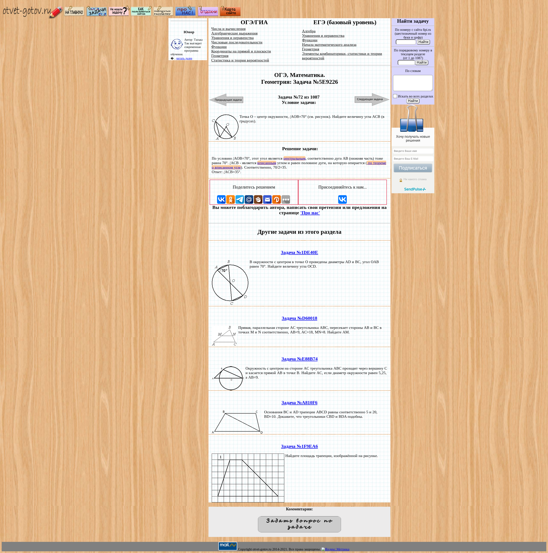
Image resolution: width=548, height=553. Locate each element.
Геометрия (219, 56)
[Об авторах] (186, 15)
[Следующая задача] (372, 99)
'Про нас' (310, 212)
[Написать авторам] (119, 15)
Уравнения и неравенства (232, 38)
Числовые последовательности (236, 42)
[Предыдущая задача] (226, 99)
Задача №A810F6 (299, 402)
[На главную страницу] (74, 15)
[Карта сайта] (230, 15)
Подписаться (413, 168)
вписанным (266, 163)
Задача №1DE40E (299, 252)
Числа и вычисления (228, 29)
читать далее (184, 58)
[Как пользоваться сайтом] (141, 15)
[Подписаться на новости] (163, 15)
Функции (219, 47)
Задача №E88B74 (299, 358)
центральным (294, 158)
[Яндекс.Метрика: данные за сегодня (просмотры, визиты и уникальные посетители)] (335, 549)
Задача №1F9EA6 (299, 446)
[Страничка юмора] (208, 15)
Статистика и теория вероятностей (240, 60)
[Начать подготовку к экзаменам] (96, 15)
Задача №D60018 (299, 318)
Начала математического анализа (329, 44)
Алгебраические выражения (234, 33)
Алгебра (309, 31)
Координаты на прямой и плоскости (241, 51)
